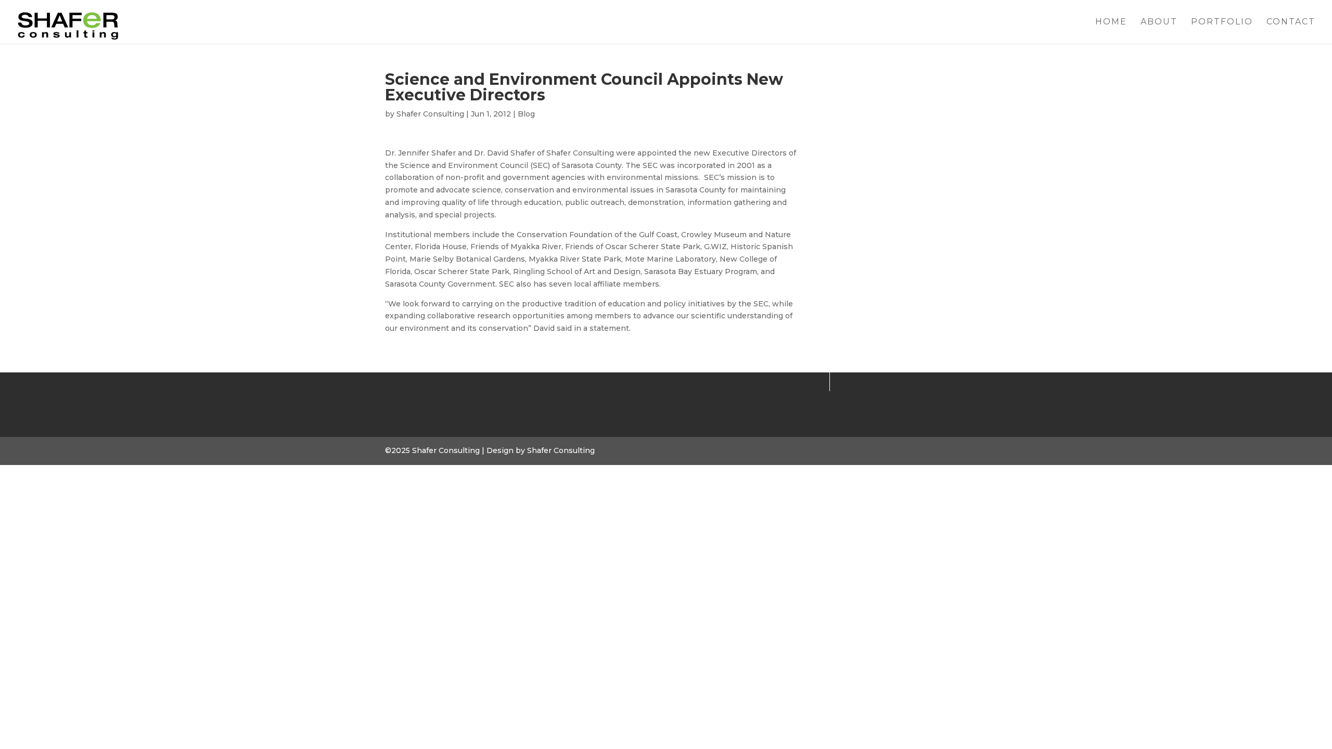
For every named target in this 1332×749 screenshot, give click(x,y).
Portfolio (1222, 22)
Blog (526, 114)
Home (1111, 22)
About (1159, 22)
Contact (1290, 22)
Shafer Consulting (430, 114)
